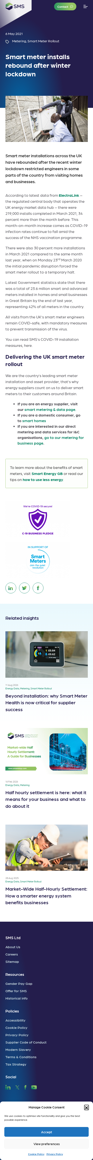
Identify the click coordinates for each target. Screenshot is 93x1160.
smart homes (34, 420)
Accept (46, 1132)
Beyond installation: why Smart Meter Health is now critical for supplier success (46, 702)
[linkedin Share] (10, 588)
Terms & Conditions (21, 1057)
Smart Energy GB (47, 473)
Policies (12, 1011)
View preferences (47, 1144)
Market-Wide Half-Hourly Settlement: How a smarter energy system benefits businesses (46, 895)
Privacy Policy (54, 1153)
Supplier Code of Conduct (25, 1042)
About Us (12, 947)
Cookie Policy (36, 1153)
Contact (62, 6)
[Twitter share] (24, 588)
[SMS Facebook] (25, 1087)
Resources (14, 974)
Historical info (16, 998)
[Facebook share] (38, 588)
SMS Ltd (13, 937)
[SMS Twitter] (17, 1087)
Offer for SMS (16, 991)
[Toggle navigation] (85, 7)
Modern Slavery (18, 1049)
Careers (11, 954)
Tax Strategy (15, 1064)
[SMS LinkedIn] (8, 1087)
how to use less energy (43, 479)
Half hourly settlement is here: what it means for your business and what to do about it (45, 799)
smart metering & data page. (50, 409)
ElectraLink (69, 195)
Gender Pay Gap (18, 983)
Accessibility (15, 1020)
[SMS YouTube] (34, 1087)
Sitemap (12, 961)
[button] (86, 1107)
